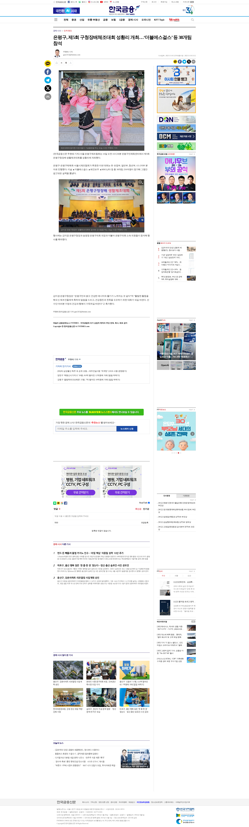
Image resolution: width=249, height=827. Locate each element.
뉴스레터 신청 (126, 429)
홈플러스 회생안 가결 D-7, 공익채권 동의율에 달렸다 (76, 754)
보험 (113, 19)
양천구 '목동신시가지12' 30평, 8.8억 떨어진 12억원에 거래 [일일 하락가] (88, 375)
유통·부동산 (94, 19)
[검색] (192, 19)
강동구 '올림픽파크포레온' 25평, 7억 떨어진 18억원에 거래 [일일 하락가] (88, 380)
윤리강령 (114, 802)
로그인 (154, 2)
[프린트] (56, 62)
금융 (105, 19)
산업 (82, 19)
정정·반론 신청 (104, 802)
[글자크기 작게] (61, 62)
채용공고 (132, 802)
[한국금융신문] (59, 2)
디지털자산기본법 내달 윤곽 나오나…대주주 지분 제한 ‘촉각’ (79, 758)
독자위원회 (123, 802)
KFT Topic (159, 19)
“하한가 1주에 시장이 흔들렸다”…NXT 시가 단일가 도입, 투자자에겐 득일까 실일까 (86, 765)
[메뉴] (55, 19)
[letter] (114, 2)
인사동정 (166, 496)
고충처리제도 (169, 802)
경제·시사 (133, 19)
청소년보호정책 (156, 802)
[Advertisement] (75, 265)
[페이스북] (72, 2)
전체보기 (77, 366)
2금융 (122, 19)
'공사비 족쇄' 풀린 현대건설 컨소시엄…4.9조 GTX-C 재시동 (80, 762)
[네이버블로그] (82, 2)
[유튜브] (104, 2)
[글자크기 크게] (66, 62)
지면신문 (186, 2)
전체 (66, 19)
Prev (160, 434)
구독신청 (144, 2)
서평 (176, 576)
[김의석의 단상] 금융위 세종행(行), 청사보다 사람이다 (77, 750)
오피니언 (146, 19)
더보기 (191, 154)
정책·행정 (68, 31)
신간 (189, 576)
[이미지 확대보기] (141, 73)
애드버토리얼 (162, 622)
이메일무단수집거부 (183, 802)
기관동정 (186, 496)
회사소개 (85, 802)
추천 (163, 576)
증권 (74, 19)
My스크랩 (175, 2)
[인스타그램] (93, 2)
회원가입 (164, 2)
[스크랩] (70, 62)
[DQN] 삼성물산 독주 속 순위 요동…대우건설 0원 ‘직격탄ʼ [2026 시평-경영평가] (92, 371)
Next (192, 434)
